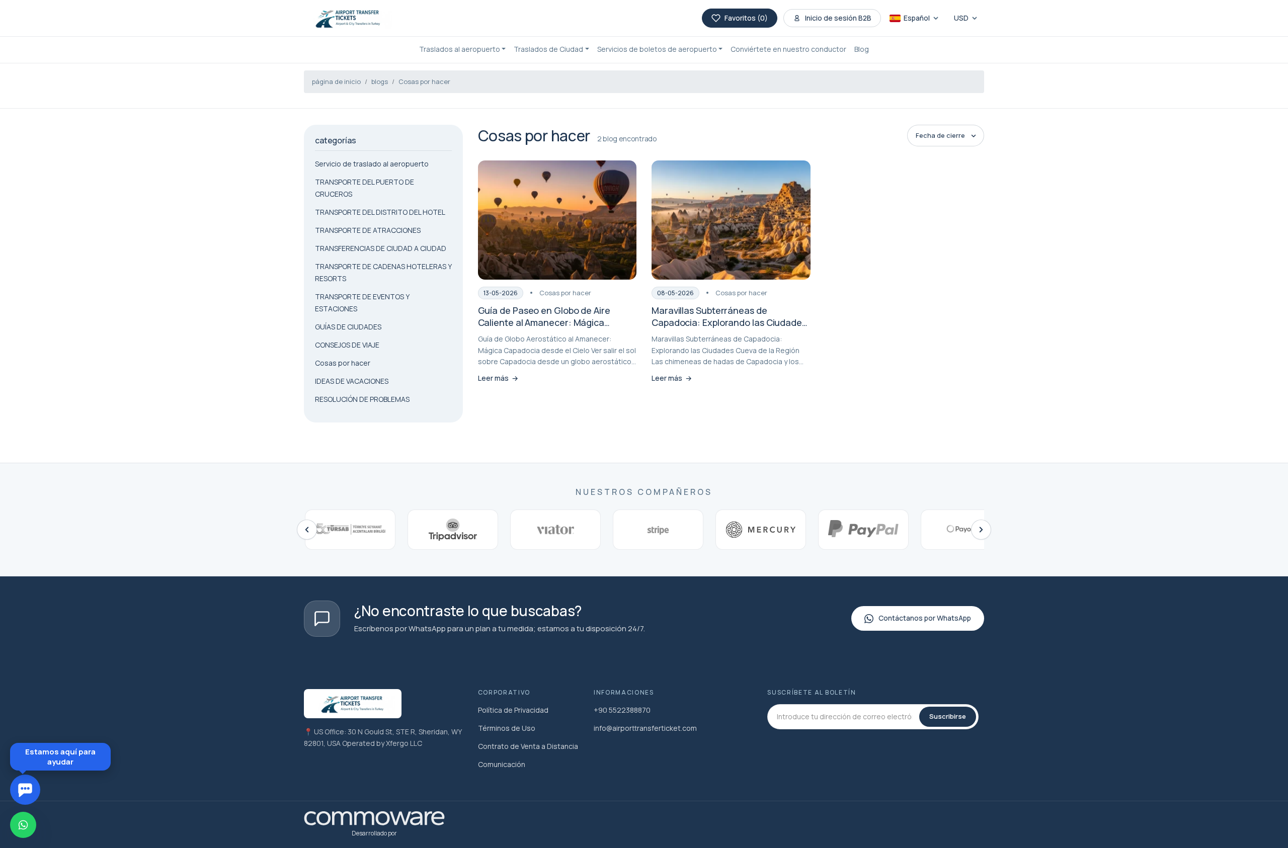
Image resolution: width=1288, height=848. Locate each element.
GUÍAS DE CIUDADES (348, 326)
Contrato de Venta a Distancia (528, 746)
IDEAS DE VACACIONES (351, 381)
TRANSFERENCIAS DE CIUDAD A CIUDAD (380, 248)
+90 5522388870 (622, 710)
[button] (462, 50)
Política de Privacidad (513, 710)
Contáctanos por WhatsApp (924, 618)
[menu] (163, 512)
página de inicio (336, 81)
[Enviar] (182, 735)
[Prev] (307, 530)
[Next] (981, 530)
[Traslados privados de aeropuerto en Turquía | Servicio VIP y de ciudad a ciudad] (348, 18)
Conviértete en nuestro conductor (788, 49)
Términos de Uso (506, 728)
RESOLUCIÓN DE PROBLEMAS (362, 399)
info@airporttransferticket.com (645, 728)
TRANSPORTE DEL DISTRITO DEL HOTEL (380, 212)
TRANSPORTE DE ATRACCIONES (368, 230)
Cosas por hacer (424, 81)
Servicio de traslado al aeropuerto (372, 163)
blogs (379, 81)
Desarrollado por (374, 833)
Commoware (121, 758)
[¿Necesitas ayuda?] (25, 790)
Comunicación (501, 764)
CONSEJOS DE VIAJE (347, 345)
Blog (861, 49)
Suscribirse (947, 716)
